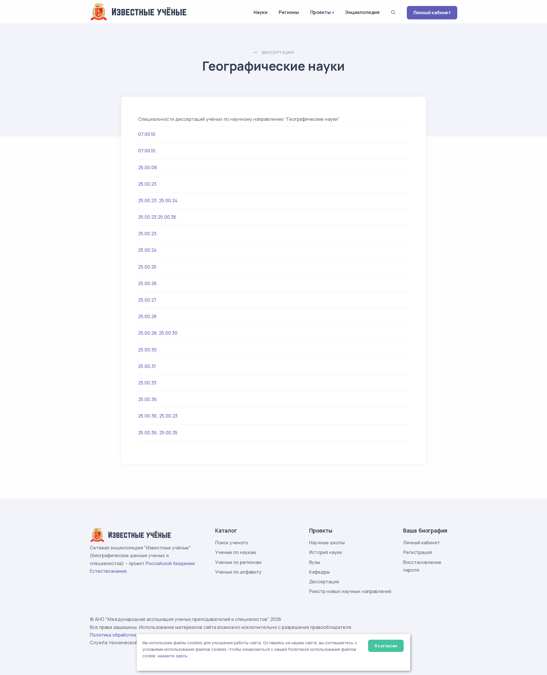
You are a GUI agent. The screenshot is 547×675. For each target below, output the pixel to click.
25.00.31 (147, 366)
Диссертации (277, 52)
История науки (325, 552)
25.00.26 (147, 283)
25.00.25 (147, 267)
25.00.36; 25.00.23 (157, 416)
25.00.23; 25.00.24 (157, 200)
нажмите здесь (172, 655)
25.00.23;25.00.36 (157, 217)
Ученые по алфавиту (238, 572)
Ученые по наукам (235, 552)
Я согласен (385, 646)
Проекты (320, 12)
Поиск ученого (231, 542)
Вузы (314, 562)
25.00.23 (147, 184)
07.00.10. (147, 151)
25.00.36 (147, 399)
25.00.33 (147, 383)
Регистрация (417, 552)
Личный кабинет (432, 12)
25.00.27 (147, 300)
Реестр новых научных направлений (350, 591)
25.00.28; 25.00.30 (157, 333)
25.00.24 (147, 250)
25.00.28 (147, 316)
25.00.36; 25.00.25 (157, 432)
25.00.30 (147, 350)
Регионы (289, 12)
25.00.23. (148, 233)
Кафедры (319, 572)
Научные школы (327, 542)
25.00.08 (147, 167)
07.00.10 (146, 134)
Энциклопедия (362, 12)
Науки (260, 12)
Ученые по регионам (238, 562)
